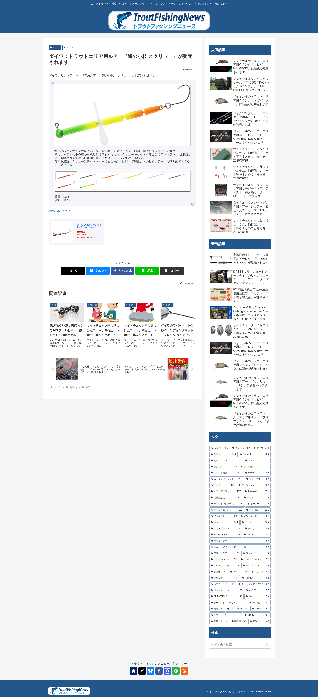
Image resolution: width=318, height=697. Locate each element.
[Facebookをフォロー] (159, 671)
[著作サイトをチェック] (133, 671)
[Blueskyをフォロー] (150, 671)
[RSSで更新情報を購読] (184, 671)
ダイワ (69, 47)
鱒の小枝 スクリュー (62, 211)
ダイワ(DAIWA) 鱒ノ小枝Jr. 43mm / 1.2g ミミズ (89, 226)
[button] (172, 271)
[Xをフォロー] (142, 671)
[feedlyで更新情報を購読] (176, 671)
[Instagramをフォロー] (167, 671)
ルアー (56, 47)
